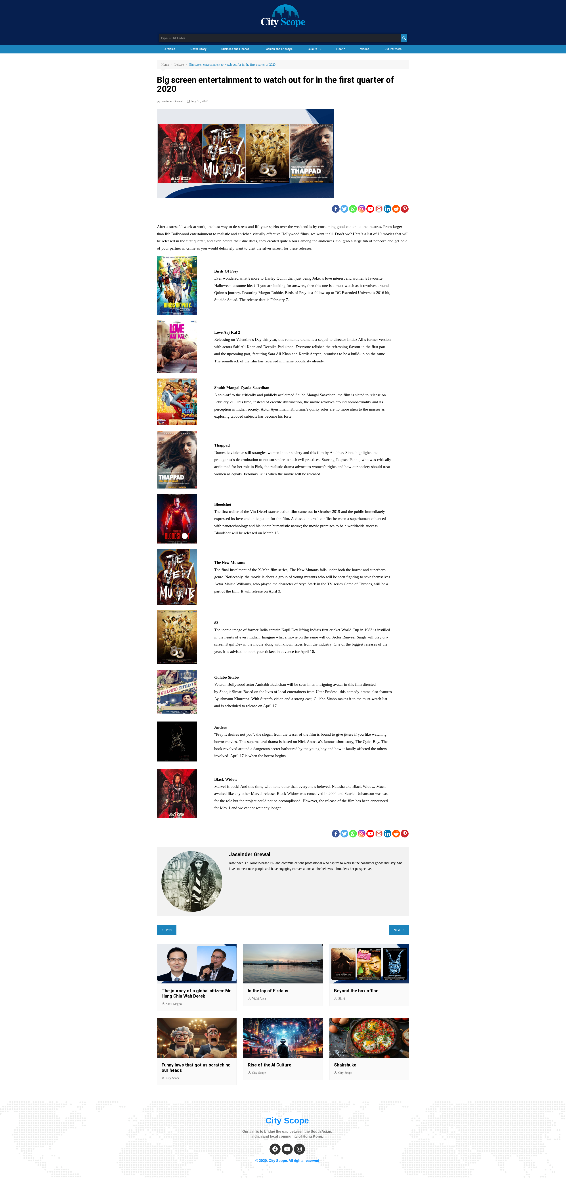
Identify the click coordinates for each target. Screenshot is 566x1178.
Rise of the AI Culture (269, 1065)
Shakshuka (346, 1065)
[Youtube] (370, 209)
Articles (169, 49)
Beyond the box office (356, 990)
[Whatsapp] (353, 209)
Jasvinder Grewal (172, 101)
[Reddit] (396, 209)
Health (340, 49)
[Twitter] (344, 209)
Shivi (341, 998)
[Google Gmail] (379, 209)
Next (397, 930)
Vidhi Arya (259, 998)
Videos (364, 49)
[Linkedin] (387, 209)
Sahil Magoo (174, 1004)
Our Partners (393, 49)
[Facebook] (336, 209)
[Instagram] (361, 209)
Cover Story (198, 49)
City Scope (173, 1078)
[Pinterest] (405, 209)
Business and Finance (235, 49)
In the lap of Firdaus (268, 990)
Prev (169, 930)
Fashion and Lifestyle (279, 49)
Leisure (312, 49)
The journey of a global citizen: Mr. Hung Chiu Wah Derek (196, 993)
